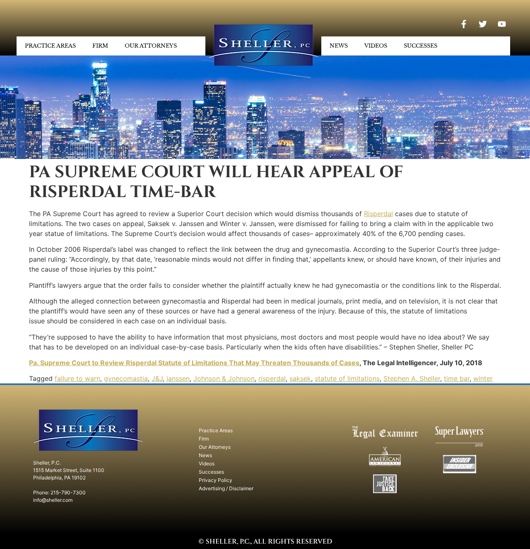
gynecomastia (126, 378)
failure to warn (77, 378)
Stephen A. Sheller (411, 378)
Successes (420, 45)
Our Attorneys (151, 45)
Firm (100, 45)
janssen (178, 378)
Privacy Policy (215, 480)
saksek (300, 378)
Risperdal (378, 213)
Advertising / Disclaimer (226, 488)
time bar (457, 378)
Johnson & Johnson (224, 378)
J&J (157, 378)
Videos (375, 45)
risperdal (272, 378)
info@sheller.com (52, 500)
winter (483, 378)
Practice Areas (50, 45)
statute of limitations (347, 378)
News (339, 45)
